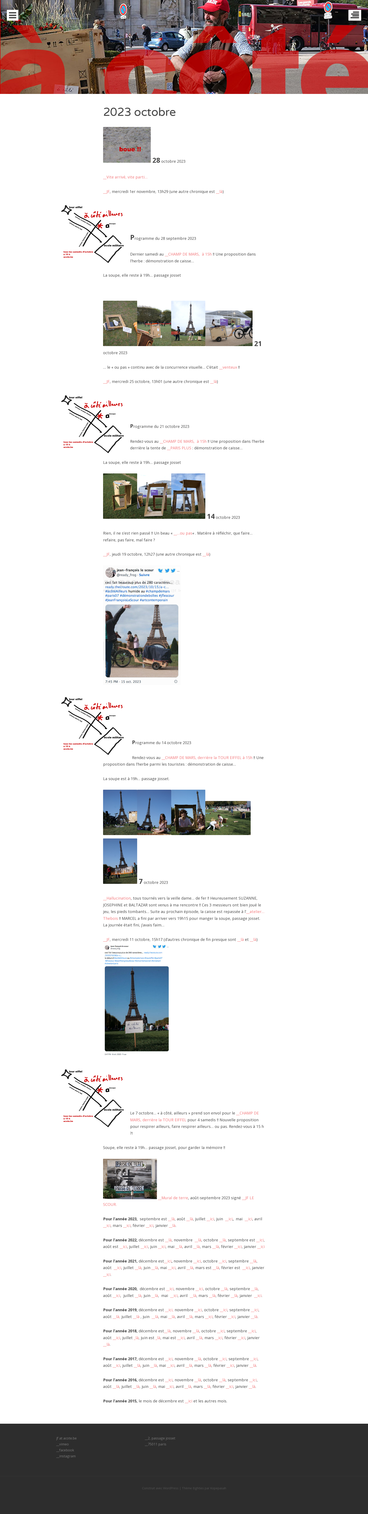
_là (136, 1337)
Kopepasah (218, 1488)
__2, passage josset (160, 1438)
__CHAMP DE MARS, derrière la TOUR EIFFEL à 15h (207, 757)
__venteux (228, 367)
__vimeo (62, 1444)
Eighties (198, 1488)
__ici (210, 1218)
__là (219, 191)
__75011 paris (155, 1444)
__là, (116, 1316)
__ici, (169, 1309)
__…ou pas (183, 533)
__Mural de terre (173, 1197)
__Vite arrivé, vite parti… (125, 177)
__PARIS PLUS (179, 447)
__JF (106, 191)
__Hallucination (117, 898)
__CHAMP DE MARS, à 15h (188, 254)
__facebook (65, 1450)
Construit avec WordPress (160, 1488)
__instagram (66, 1456)
